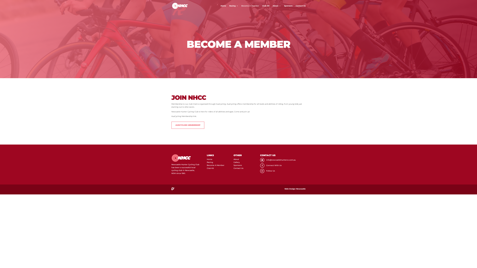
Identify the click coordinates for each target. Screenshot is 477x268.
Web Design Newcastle (295, 189)
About (275, 6)
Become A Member (250, 6)
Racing (232, 6)
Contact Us (301, 6)
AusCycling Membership (187, 125)
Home (223, 6)
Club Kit (265, 6)
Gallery (237, 162)
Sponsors (288, 6)
